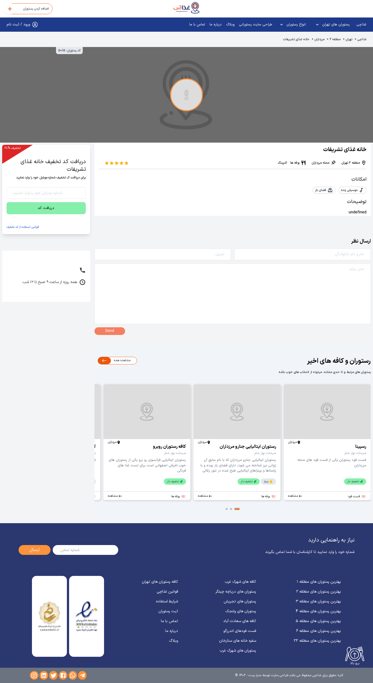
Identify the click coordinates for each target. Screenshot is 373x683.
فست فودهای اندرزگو (239, 631)
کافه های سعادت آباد (239, 621)
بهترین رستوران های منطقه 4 (318, 611)
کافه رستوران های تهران (160, 582)
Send (109, 331)
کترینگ (282, 163)
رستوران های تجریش (240, 601)
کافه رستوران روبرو (169, 446)
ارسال (34, 550)
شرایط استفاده (167, 601)
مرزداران (319, 39)
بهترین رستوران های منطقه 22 (317, 641)
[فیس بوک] (63, 675)
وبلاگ (230, 24)
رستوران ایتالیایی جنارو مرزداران (248, 446)
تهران (349, 39)
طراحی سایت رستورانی (255, 24)
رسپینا (360, 446)
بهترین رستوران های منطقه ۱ (319, 582)
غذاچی (361, 24)
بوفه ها (295, 163)
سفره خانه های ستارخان (237, 641)
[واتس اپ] (73, 675)
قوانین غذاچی (167, 591)
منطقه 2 (335, 39)
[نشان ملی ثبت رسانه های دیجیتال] (49, 616)
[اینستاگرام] (34, 675)
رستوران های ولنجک (240, 611)
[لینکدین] (44, 675)
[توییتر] (53, 675)
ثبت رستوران (168, 611)
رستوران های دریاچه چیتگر (235, 591)
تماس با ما (197, 24)
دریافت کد (46, 208)
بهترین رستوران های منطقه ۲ (318, 591)
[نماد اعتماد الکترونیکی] (86, 616)
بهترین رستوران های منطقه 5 (318, 621)
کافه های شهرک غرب (240, 582)
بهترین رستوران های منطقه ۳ (318, 601)
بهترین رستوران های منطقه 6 (318, 631)
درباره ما (215, 24)
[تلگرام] (82, 675)
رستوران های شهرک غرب (238, 650)
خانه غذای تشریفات (296, 39)
